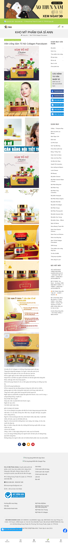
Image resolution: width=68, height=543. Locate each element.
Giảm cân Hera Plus (56, 158)
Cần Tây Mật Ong (55, 145)
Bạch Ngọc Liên (55, 136)
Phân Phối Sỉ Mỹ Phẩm (28, 528)
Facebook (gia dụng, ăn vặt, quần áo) (59, 91)
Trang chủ (25, 35)
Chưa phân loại (55, 66)
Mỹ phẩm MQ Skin (56, 201)
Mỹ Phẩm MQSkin (40, 503)
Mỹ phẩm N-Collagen (56, 204)
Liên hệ (37, 477)
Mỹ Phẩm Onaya (55, 208)
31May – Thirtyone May (57, 128)
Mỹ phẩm (53, 48)
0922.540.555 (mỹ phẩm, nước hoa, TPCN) (59, 109)
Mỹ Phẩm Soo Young (41, 509)
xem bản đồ (8, 479)
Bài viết (37, 479)
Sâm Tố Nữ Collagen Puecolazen (38, 35)
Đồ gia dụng (54, 57)
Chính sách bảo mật (41, 474)
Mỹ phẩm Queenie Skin (57, 214)
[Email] (28, 444)
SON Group (54, 245)
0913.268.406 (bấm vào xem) (13, 529)
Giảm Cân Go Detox (56, 155)
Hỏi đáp (6, 506)
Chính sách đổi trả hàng (42, 469)
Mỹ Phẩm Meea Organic (57, 198)
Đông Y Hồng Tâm (56, 151)
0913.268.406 (19, 21)
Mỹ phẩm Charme (55, 176)
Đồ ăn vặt (53, 60)
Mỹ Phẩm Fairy (55, 187)
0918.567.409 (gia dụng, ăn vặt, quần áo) (59, 105)
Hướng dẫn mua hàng (10, 503)
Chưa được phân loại (56, 148)
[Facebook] (19, 444)
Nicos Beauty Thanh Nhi (57, 226)
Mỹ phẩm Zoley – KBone (57, 220)
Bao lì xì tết (54, 63)
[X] (24, 444)
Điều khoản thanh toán (10, 508)
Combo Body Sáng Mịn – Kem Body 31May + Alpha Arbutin (57, 312)
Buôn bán (53, 139)
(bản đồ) (51, 21)
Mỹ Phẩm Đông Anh (56, 184)
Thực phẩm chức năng (57, 54)
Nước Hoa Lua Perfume (57, 234)
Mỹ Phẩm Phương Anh (57, 211)
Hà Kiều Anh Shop (55, 161)
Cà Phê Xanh (54, 142)
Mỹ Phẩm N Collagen (41, 512)
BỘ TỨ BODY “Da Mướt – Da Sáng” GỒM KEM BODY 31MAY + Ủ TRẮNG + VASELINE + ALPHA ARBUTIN (57, 285)
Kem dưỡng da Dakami (57, 167)
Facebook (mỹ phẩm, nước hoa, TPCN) (59, 95)
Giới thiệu (38, 466)
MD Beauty (54, 173)
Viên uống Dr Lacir (56, 259)
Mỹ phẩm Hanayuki (56, 195)
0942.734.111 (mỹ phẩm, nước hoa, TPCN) (59, 114)
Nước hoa (53, 51)
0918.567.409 (10, 21)
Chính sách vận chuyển (42, 471)
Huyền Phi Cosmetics (56, 164)
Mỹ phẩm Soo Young (56, 217)
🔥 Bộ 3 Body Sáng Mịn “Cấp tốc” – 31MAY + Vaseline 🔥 (57, 293)
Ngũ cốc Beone (55, 223)
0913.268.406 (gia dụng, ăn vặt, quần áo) (59, 100)
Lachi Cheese (54, 170)
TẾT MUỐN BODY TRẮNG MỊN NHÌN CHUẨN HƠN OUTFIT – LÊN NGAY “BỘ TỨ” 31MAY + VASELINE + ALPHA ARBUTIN (57, 274)
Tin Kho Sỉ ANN (55, 253)
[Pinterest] (33, 444)
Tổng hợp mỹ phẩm (56, 256)
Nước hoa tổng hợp (56, 237)
